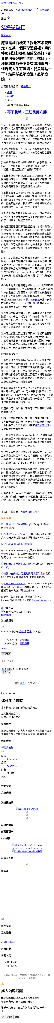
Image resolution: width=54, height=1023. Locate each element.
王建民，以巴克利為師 (16, 524)
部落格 (10, 96)
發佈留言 (6, 672)
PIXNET (13, 975)
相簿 (9, 92)
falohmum (6, 614)
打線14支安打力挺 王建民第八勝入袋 (23, 573)
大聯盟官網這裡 (28, 512)
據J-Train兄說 (33, 299)
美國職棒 (24, 643)
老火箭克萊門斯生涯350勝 (18, 564)
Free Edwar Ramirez (14, 583)
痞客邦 (22, 631)
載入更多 (6, 654)
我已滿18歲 (7, 1017)
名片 (9, 99)
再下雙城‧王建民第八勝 (27, 112)
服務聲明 (32, 978)
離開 (17, 1017)
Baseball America (40, 600)
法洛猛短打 (13, 27)
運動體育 (26, 86)
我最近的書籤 (8, 942)
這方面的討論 (42, 425)
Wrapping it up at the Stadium (18, 544)
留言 (29, 631)
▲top (4, 648)
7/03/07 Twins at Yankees (16, 534)
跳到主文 (6, 35)
